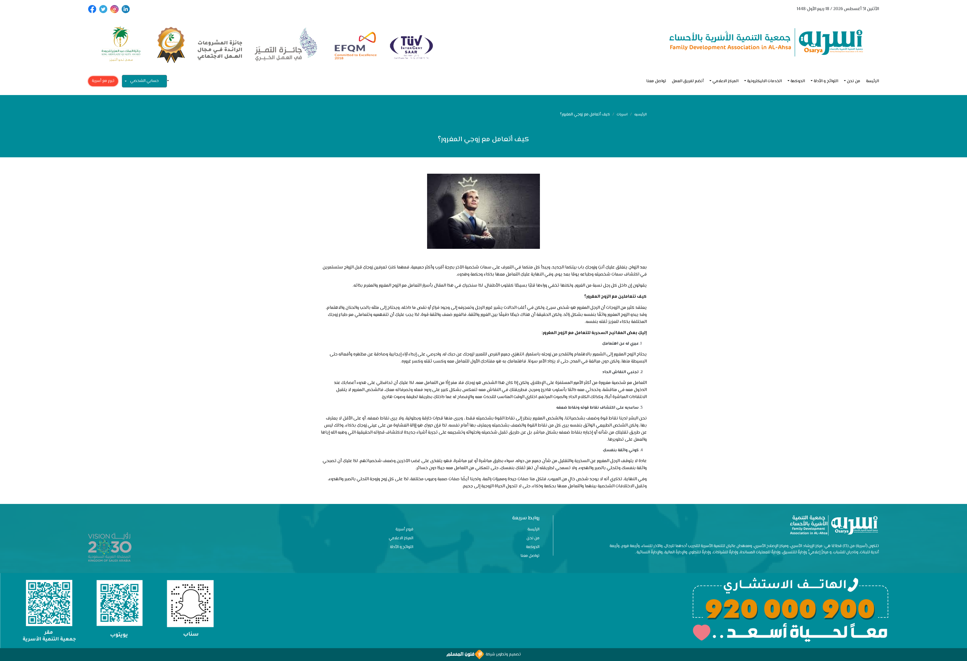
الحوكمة (797, 81)
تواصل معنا (656, 81)
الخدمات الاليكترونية (764, 81)
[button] (170, 81)
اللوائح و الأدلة (826, 81)
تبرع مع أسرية (103, 81)
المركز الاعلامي (725, 81)
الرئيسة (872, 81)
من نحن (853, 81)
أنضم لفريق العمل (688, 81)
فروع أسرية (404, 529)
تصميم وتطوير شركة (502, 654)
